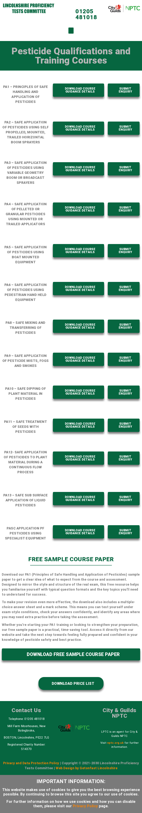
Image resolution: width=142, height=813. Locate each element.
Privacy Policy (85, 806)
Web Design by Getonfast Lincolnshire (86, 768)
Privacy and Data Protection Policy (31, 763)
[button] (71, 31)
